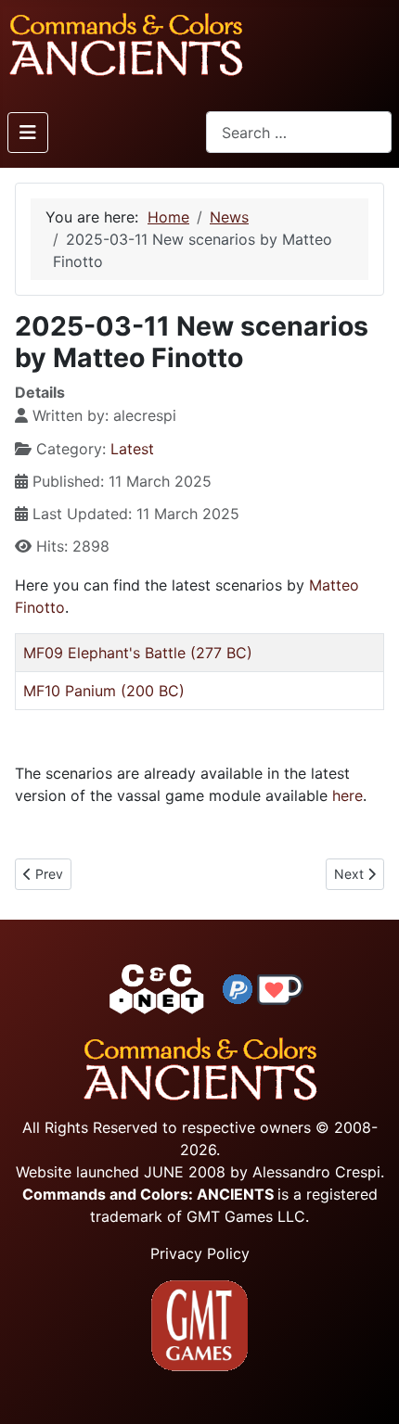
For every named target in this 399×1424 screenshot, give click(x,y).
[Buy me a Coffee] (280, 988)
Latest (132, 448)
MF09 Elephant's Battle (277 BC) (137, 652)
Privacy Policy (200, 1253)
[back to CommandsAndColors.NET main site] (157, 988)
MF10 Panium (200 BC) (104, 690)
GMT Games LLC (246, 1216)
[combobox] (299, 132)
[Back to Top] (368, 1388)
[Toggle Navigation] (27, 132)
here (347, 795)
